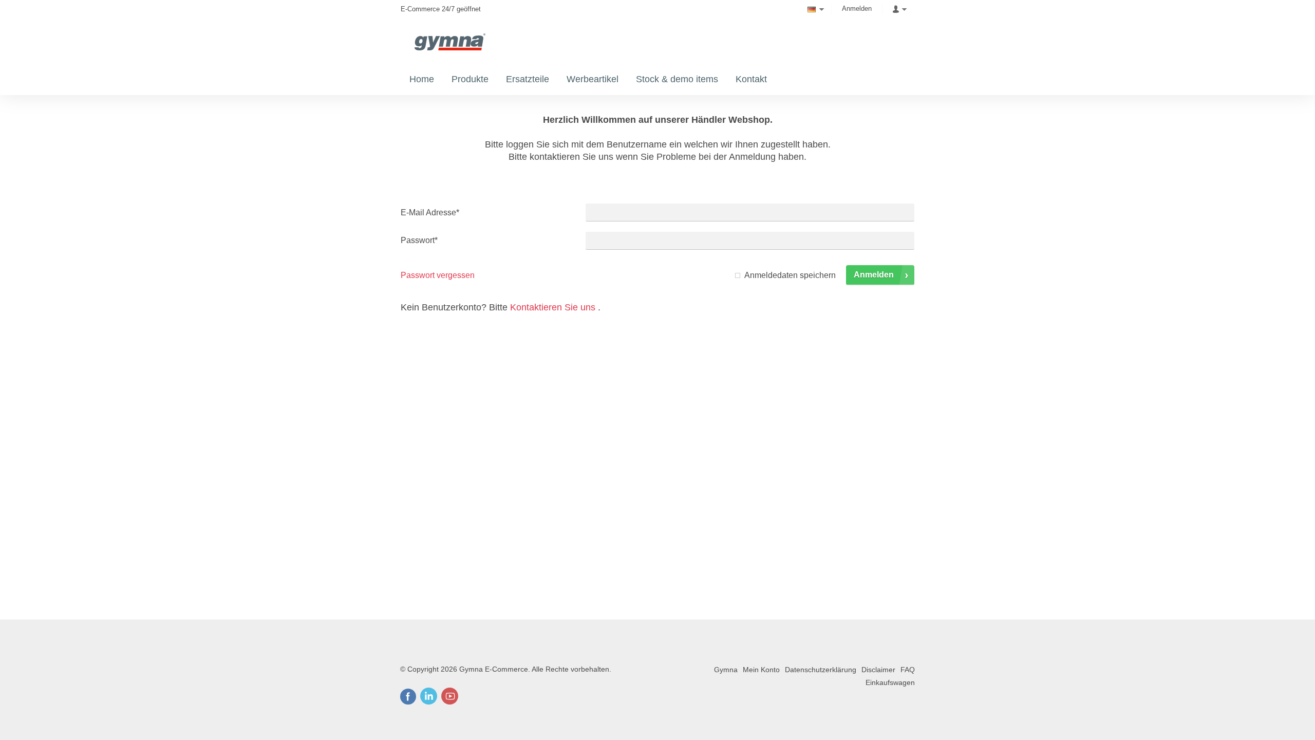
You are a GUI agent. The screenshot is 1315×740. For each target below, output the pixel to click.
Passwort (419, 240)
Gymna (726, 669)
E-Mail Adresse (430, 212)
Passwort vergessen (438, 275)
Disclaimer (878, 669)
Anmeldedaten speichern (790, 275)
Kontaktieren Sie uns (552, 307)
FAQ (907, 669)
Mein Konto (761, 669)
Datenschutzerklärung (820, 669)
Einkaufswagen (890, 682)
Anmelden (857, 8)
